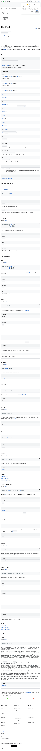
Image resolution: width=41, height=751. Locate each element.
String (20, 65)
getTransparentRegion (6, 132)
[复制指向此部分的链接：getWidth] (6, 520)
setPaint (4, 159)
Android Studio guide (17, 718)
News (2, 710)
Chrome (2, 735)
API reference (4, 4)
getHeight (4, 111)
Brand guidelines (10, 743)
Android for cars (30, 708)
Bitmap (7, 61)
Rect (11, 76)
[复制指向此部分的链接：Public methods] (11, 256)
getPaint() (28, 272)
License (5, 743)
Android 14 (3, 722)
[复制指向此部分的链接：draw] (5, 260)
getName (3, 118)
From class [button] (7, 178)
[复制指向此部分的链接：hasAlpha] (6, 543)
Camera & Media (17, 708)
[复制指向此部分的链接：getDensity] (7, 384)
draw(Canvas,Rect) (5, 478)
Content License (28, 692)
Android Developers (4, 8)
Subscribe (14, 746)
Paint (18, 76)
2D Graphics (5, 47)
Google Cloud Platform (5, 738)
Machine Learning (17, 705)
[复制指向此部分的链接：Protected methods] (13, 634)
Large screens (30, 703)
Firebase (2, 736)
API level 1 (5, 220)
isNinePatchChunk (5, 152)
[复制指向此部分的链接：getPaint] (6, 453)
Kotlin (36, 28)
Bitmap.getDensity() (22, 106)
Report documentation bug (32, 719)
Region (6, 129)
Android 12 (3, 725)
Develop (9, 8)
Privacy (15, 710)
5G (14, 711)
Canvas (5, 76)
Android (2, 703)
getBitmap (4, 97)
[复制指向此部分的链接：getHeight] (7, 407)
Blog (2, 711)
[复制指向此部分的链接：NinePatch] (7, 187)
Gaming (15, 703)
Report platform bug (31, 717)
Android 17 (3, 717)
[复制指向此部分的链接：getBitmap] (7, 362)
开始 (37, 11)
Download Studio (17, 723)
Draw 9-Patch (5, 49)
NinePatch (4, 61)
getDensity (4, 104)
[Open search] (27, 1)
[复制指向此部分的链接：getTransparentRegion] (13, 484)
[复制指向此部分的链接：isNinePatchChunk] (11, 567)
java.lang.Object (3, 35)
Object (6, 33)
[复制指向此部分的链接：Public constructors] (14, 183)
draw (3, 76)
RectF (11, 90)
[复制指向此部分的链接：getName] (7, 431)
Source (2, 708)
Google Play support (31, 720)
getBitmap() (14, 418)
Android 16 (3, 719)
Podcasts (2, 713)
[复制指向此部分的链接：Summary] (8, 55)
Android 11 (3, 727)
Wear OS (29, 705)
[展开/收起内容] (5, 11)
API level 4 (5, 386)
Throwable (4, 685)
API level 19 (6, 189)
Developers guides (17, 720)
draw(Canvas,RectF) (5, 480)
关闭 (32, 11)
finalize (7, 168)
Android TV (29, 710)
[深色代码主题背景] (39, 192)
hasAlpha (4, 145)
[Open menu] (2, 1)
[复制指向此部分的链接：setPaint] (6, 601)
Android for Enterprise (4, 705)
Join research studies (31, 722)
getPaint (4, 125)
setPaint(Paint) (4, 476)
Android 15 (3, 720)
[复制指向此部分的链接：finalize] (5, 637)
